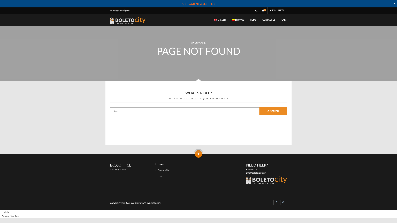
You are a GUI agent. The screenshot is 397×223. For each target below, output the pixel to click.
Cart (284, 20)
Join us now (278, 10)
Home (253, 20)
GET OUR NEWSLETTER (198, 3)
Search (274, 111)
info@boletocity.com (121, 10)
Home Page (190, 98)
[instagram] (283, 202)
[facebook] (276, 202)
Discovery (212, 98)
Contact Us (268, 20)
